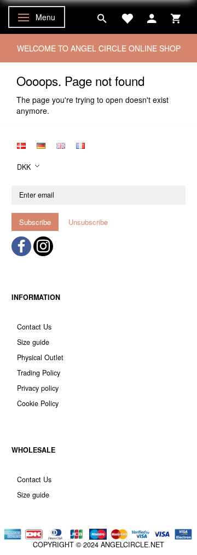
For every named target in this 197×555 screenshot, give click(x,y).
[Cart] (176, 17)
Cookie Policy (38, 403)
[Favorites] (127, 17)
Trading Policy (38, 373)
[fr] (80, 144)
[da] (21, 144)
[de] (41, 144)
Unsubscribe (88, 222)
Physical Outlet (40, 357)
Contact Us (34, 327)
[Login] (152, 17)
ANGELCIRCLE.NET (132, 545)
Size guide (33, 342)
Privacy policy (38, 388)
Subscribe (35, 222)
